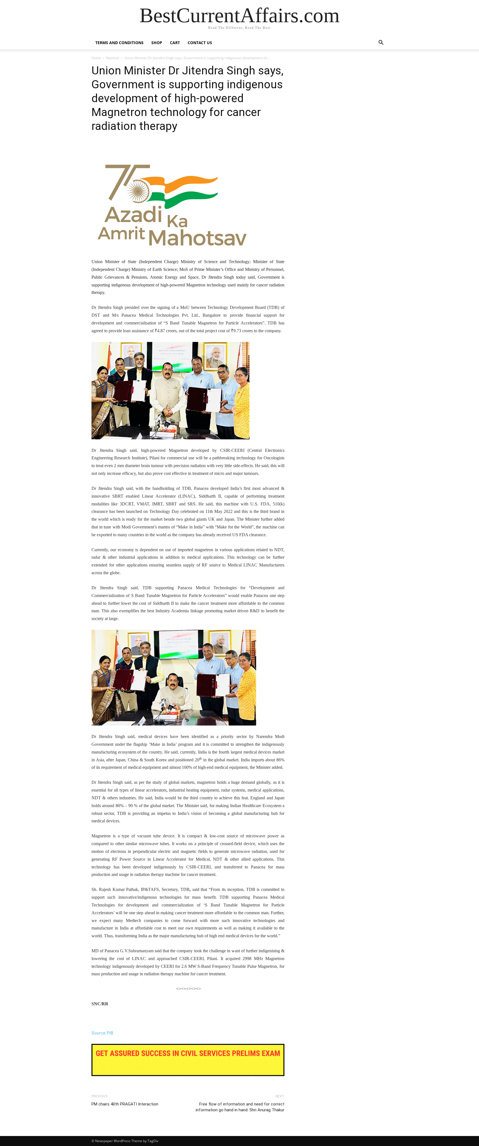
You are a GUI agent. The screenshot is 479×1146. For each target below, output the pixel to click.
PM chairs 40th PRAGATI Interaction (124, 1104)
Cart (175, 42)
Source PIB (102, 1033)
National (112, 58)
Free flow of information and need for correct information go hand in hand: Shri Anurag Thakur (240, 1107)
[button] (381, 43)
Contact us (200, 42)
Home (96, 58)
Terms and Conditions (119, 42)
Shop (156, 42)
